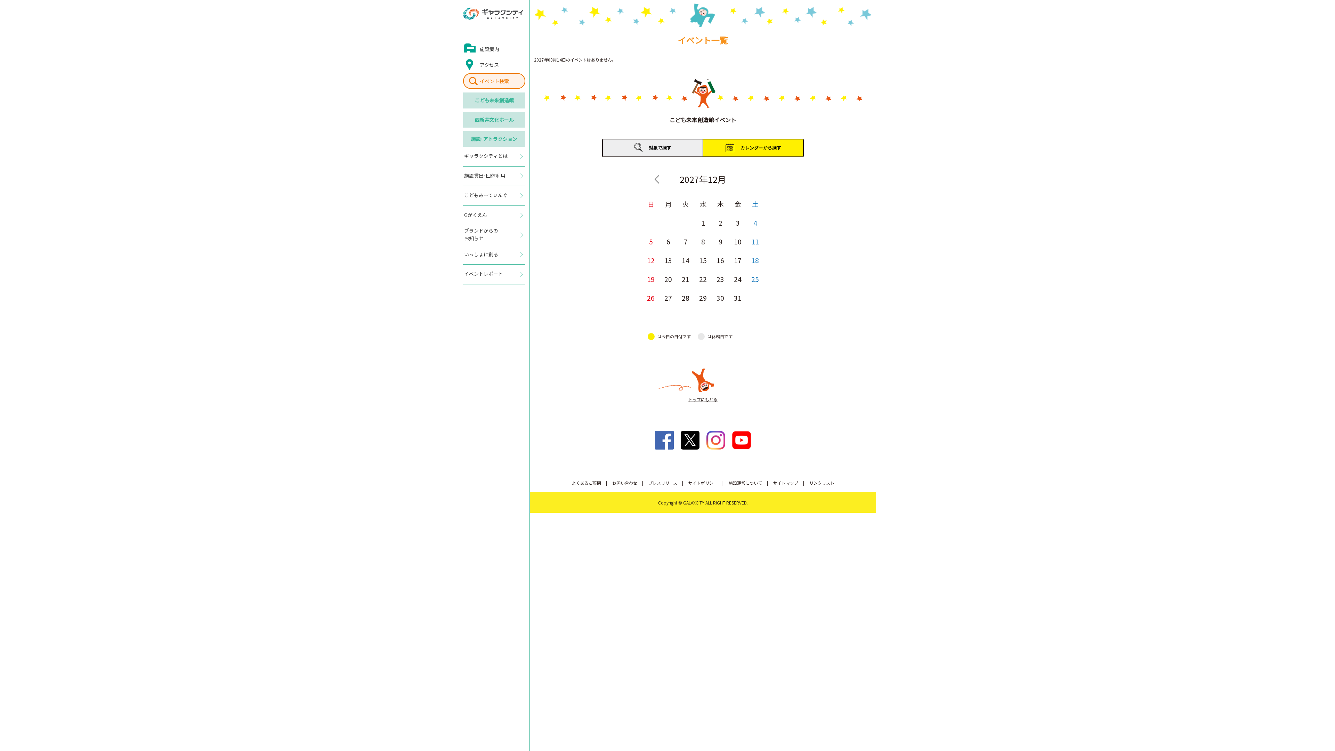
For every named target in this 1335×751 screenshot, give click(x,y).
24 (738, 279)
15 (703, 260)
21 (685, 279)
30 (720, 297)
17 (738, 260)
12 (651, 260)
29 (703, 297)
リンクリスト (821, 483)
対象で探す (660, 147)
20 (668, 279)
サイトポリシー (703, 483)
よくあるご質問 (586, 483)
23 (720, 279)
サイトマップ (785, 483)
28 (685, 297)
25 (755, 279)
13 (668, 260)
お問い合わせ (624, 483)
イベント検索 (494, 81)
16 (720, 260)
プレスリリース (662, 483)
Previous (657, 179)
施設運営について (745, 483)
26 (651, 297)
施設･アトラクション (494, 138)
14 (685, 260)
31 (738, 297)
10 (738, 241)
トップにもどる (703, 399)
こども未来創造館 (494, 100)
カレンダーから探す (761, 147)
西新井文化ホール (494, 119)
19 (651, 279)
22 (703, 279)
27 (668, 297)
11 (755, 241)
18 (755, 260)
